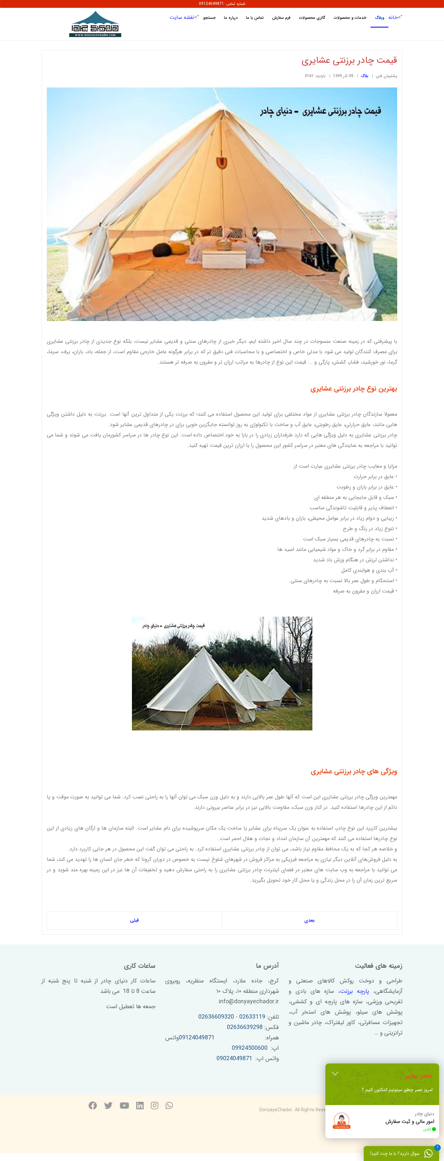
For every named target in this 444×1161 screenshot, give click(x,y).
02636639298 (245, 1027)
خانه (393, 17)
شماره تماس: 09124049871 (222, 4)
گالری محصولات (312, 18)
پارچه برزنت (354, 991)
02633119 (252, 1016)
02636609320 (216, 1016)
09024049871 (234, 1058)
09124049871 (197, 1037)
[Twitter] (108, 1106)
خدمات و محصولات (350, 18)
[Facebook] (92, 1106)
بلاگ (364, 76)
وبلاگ (379, 18)
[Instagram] (154, 1106)
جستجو (209, 18)
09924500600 (250, 1048)
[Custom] (169, 1106)
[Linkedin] (140, 1106)
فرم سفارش (281, 18)
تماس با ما (255, 18)
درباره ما (231, 18)
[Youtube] (124, 1106)
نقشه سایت (181, 17)
